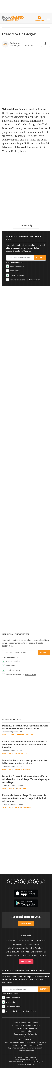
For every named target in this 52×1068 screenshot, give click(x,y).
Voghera (29, 735)
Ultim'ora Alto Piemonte (17, 951)
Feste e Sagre (14, 753)
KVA (33, 1064)
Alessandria (26, 769)
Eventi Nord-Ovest (16, 275)
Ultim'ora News (32, 944)
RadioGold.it (33, 1057)
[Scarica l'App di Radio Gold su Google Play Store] (26, 903)
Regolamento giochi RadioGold (26, 1034)
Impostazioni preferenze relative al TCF (26, 1045)
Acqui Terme (22, 788)
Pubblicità (40, 940)
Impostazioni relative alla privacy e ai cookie (26, 1048)
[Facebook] (9, 881)
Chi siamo (11, 940)
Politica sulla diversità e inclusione (26, 1025)
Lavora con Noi (39, 955)
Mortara (25, 753)
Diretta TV (25, 955)
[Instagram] (29, 881)
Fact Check (26, 1036)
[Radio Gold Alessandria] (13, 17)
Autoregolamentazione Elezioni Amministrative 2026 (26, 1042)
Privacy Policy (34, 280)
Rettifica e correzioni (26, 1039)
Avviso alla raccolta (26, 1050)
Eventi (13, 735)
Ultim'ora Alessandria (18, 948)
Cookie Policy (32, 1023)
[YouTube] (22, 881)
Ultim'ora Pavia (37, 948)
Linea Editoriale (26, 1031)
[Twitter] (16, 881)
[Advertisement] (26, 79)
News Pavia (14, 271)
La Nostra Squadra (25, 940)
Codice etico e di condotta (26, 1028)
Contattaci (26, 962)
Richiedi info (26, 923)
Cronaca (5, 735)
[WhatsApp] (42, 881)
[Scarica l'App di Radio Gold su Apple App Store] (26, 893)
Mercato (21, 735)
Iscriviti (40, 257)
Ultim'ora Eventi (38, 951)
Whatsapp (18, 944)
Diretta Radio (12, 955)
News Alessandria (16, 266)
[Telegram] (36, 881)
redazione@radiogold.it (35, 1062)
